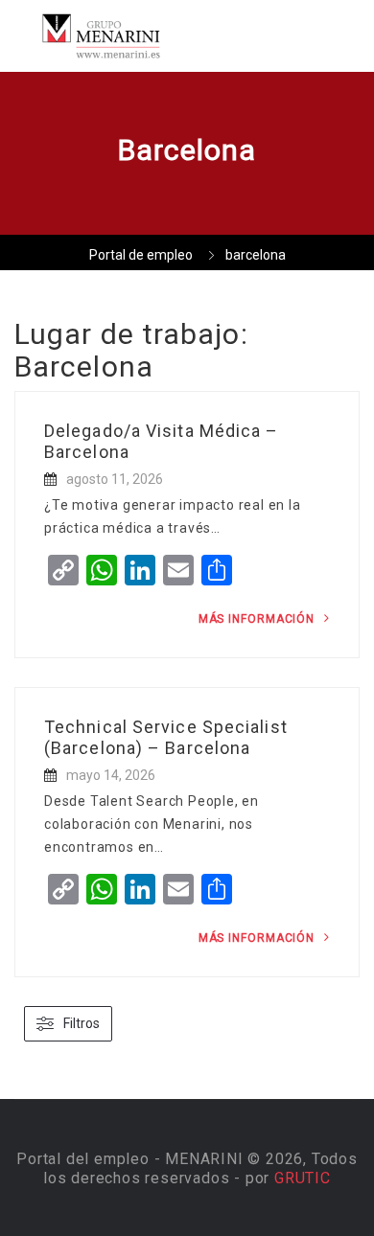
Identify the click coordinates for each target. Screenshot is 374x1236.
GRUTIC (302, 1178)
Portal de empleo (141, 255)
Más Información (258, 619)
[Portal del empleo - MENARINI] (100, 36)
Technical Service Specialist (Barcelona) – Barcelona (166, 737)
